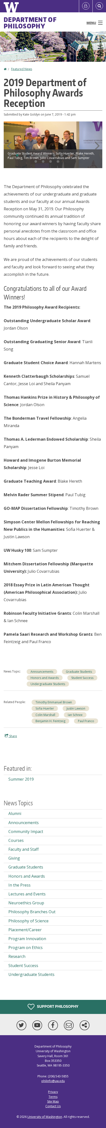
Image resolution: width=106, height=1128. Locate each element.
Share (12, 736)
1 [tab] (9, 155)
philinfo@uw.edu (53, 1081)
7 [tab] (54, 155)
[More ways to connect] (84, 1025)
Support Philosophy (57, 1006)
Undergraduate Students (48, 684)
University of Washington (44, 1117)
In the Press (19, 885)
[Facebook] (54, 1025)
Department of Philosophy (30, 22)
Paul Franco (86, 721)
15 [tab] (57, 161)
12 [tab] (35, 161)
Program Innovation (27, 938)
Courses (16, 840)
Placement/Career (25, 929)
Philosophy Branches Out (31, 911)
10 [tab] (76, 155)
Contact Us (53, 1106)
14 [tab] (50, 161)
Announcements (42, 672)
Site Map (53, 1101)
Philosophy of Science (28, 921)
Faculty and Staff (23, 849)
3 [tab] (24, 155)
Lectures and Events (27, 894)
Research (16, 956)
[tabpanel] (53, 144)
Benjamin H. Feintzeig (50, 721)
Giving (14, 858)
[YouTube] (38, 1025)
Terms (53, 1097)
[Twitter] (22, 1025)
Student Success (82, 678)
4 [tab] (32, 155)
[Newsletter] (70, 1025)
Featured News (21, 69)
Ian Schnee (75, 715)
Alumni (14, 813)
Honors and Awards (45, 678)
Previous (9, 145)
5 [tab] (39, 155)
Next (97, 145)
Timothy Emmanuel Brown (53, 702)
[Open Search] (99, 6)
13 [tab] (43, 161)
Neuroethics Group (26, 903)
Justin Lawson (76, 708)
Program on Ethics (25, 947)
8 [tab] (61, 155)
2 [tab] (17, 155)
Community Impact (25, 831)
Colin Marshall (45, 715)
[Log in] (85, 6)
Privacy (53, 1092)
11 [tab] (83, 155)
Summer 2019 (21, 779)
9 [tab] (69, 155)
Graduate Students (79, 672)
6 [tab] (46, 155)
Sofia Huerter (44, 708)
